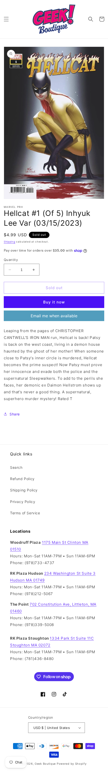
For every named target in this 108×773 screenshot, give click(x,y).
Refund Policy (22, 479)
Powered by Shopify (72, 763)
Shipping (9, 241)
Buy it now (54, 302)
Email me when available (54, 315)
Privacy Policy (22, 501)
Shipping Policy (24, 490)
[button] (6, 19)
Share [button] (15, 414)
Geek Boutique (45, 763)
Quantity (11, 260)
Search (16, 467)
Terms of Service (25, 513)
